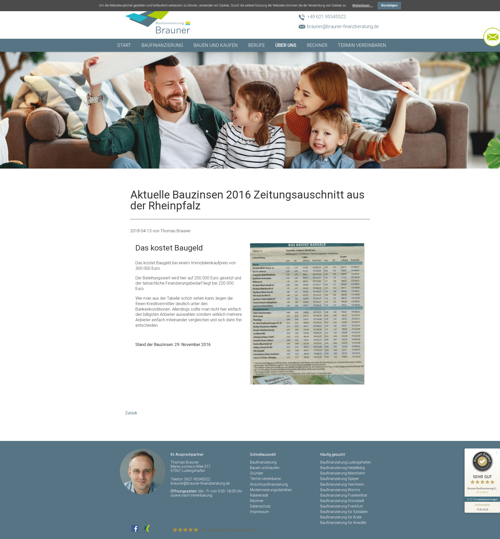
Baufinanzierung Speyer (339, 479)
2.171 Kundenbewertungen (482, 499)
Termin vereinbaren (362, 45)
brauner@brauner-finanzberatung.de (343, 26)
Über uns (285, 45)
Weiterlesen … (362, 5)
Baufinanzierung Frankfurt (341, 506)
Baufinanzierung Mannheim (342, 473)
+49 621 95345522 (326, 16)
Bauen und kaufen (215, 45)
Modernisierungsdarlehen (271, 490)
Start (124, 45)
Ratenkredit (259, 495)
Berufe (256, 45)
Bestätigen (389, 5)
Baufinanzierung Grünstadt (342, 501)
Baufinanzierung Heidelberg (342, 468)
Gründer (256, 473)
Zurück (131, 412)
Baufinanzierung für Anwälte (343, 523)
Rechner (317, 45)
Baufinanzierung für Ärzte (340, 517)
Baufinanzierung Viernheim (342, 484)
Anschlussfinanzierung (269, 484)
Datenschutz (260, 506)
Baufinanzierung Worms (340, 490)
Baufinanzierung (162, 45)
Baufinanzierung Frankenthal (343, 495)
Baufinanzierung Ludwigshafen (345, 462)
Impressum (259, 512)
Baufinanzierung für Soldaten (344, 512)
